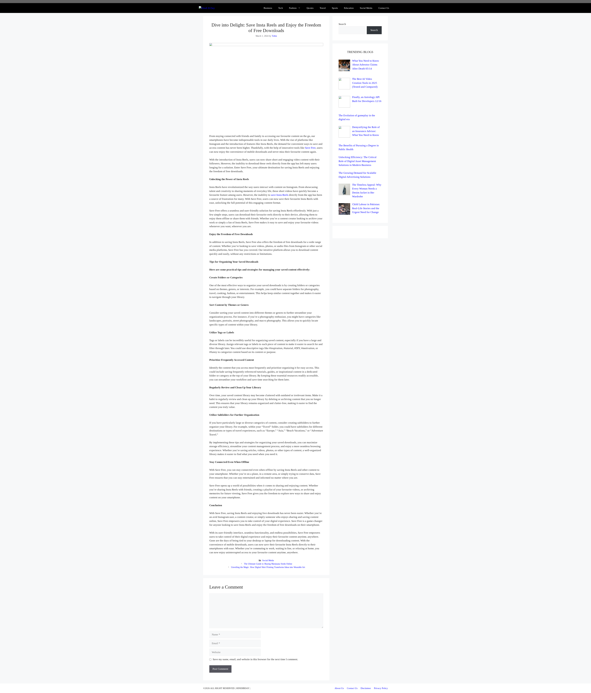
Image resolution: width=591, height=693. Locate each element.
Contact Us (383, 8)
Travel (323, 8)
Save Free (310, 147)
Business (268, 8)
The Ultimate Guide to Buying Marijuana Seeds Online (268, 564)
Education (349, 8)
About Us (339, 688)
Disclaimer (366, 688)
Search (342, 24)
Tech (280, 8)
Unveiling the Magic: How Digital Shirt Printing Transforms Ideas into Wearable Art (268, 567)
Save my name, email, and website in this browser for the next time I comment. (255, 659)
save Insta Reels (279, 194)
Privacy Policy (381, 688)
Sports (335, 8)
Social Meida (366, 8)
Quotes (310, 8)
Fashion (293, 8)
